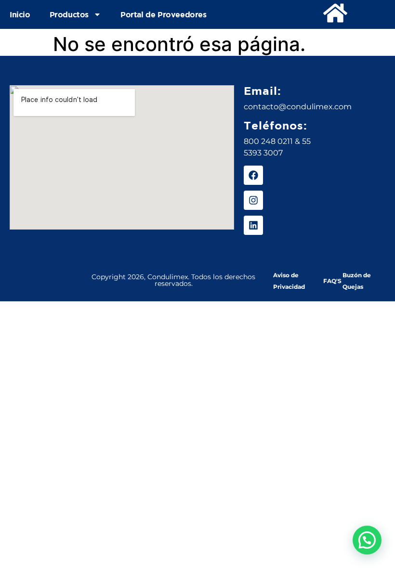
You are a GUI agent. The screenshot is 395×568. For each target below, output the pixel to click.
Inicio (20, 14)
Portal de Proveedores (163, 14)
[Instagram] (253, 200)
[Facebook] (253, 175)
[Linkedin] (253, 225)
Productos (69, 14)
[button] (367, 540)
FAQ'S (332, 280)
